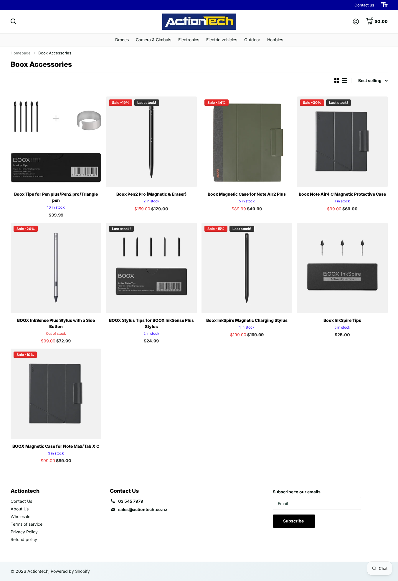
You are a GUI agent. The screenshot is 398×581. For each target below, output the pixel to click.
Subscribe (294, 520)
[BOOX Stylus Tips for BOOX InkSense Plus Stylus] (151, 268)
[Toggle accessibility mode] (384, 5)
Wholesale (20, 516)
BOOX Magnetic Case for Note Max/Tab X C (55, 446)
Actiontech (25, 491)
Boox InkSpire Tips (342, 320)
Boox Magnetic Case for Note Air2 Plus (247, 194)
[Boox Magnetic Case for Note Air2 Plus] (247, 141)
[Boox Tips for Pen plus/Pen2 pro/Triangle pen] (56, 141)
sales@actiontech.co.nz (142, 509)
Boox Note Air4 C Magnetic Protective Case (342, 194)
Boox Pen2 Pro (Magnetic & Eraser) (151, 194)
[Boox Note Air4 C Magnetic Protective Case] (342, 141)
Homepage (21, 53)
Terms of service (26, 524)
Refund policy (24, 539)
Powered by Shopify (70, 571)
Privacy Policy (24, 531)
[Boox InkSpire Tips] (342, 268)
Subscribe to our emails (297, 491)
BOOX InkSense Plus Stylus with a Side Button (56, 323)
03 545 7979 (130, 501)
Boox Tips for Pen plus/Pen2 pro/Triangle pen (56, 197)
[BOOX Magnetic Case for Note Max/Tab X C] (56, 394)
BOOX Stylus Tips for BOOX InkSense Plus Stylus (151, 323)
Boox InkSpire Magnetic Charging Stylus (247, 320)
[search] (13, 21)
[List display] (344, 80)
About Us (20, 508)
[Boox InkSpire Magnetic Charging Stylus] (247, 268)
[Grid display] (336, 80)
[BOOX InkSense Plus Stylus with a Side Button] (56, 268)
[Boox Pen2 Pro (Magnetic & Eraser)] (151, 141)
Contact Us (21, 501)
